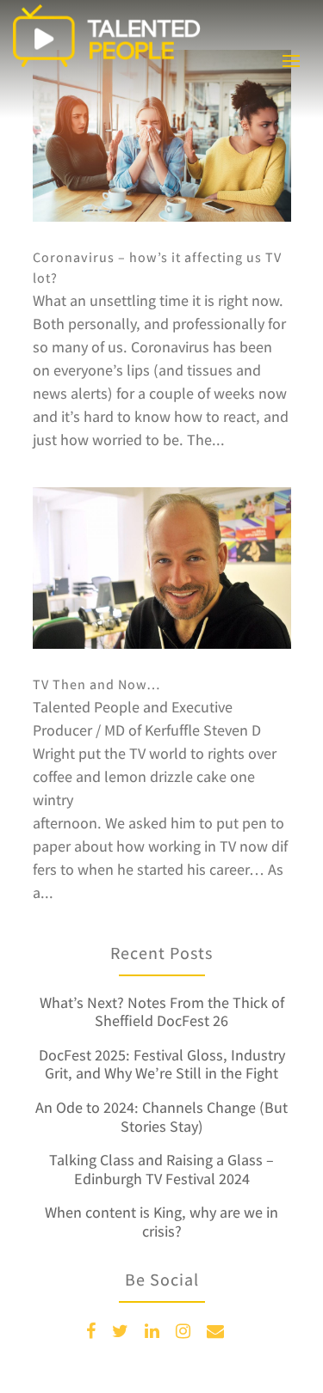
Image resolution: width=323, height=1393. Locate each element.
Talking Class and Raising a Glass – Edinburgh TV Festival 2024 (161, 1169)
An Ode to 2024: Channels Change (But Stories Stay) (161, 1116)
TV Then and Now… (97, 684)
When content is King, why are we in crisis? (161, 1221)
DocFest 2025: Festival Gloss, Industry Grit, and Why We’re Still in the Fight (162, 1064)
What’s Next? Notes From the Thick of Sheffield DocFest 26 (162, 1012)
